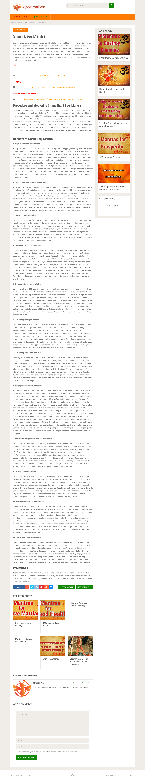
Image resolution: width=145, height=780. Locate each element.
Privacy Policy (110, 775)
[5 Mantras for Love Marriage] (25, 610)
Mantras (20, 17)
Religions (41, 17)
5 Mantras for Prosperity (110, 157)
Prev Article (67, 587)
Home (12, 22)
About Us (132, 775)
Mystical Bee (14, 775)
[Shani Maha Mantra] (52, 646)
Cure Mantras (29, 22)
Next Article (83, 587)
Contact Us (122, 775)
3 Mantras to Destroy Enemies (113, 58)
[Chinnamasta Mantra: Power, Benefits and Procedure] (80, 646)
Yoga (58, 17)
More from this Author (81, 683)
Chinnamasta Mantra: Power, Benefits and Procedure (79, 661)
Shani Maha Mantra (51, 659)
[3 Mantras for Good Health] (52, 610)
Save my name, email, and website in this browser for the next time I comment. (48, 752)
